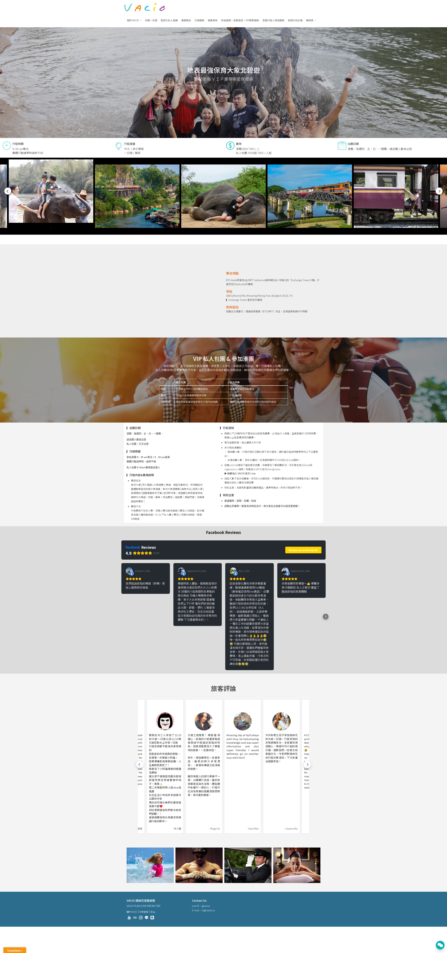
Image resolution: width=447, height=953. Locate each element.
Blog (153, 911)
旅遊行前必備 (295, 20)
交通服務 (199, 20)
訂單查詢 (144, 911)
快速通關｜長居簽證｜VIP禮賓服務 (240, 20)
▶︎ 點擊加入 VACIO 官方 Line (240, 473)
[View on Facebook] (129, 570)
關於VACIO (133, 20)
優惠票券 (213, 20)
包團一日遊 (151, 20)
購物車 (309, 20)
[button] (121, 616)
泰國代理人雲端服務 (273, 20)
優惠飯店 (186, 20)
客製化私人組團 (169, 20)
